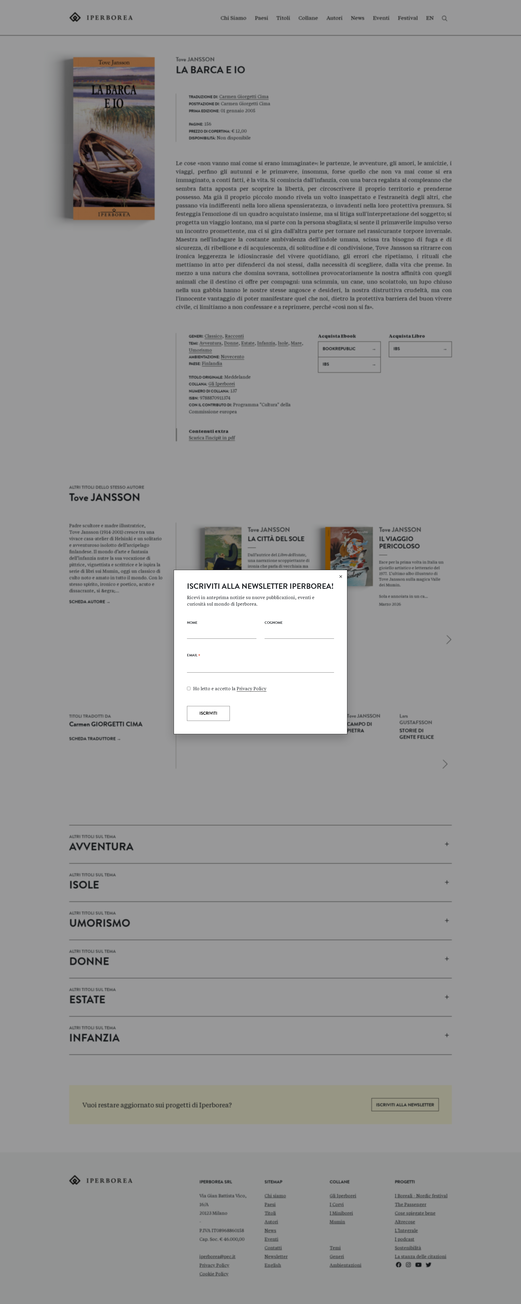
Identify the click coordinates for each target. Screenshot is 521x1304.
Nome (192, 623)
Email (193, 656)
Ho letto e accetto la (229, 688)
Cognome (274, 623)
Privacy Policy (251, 688)
